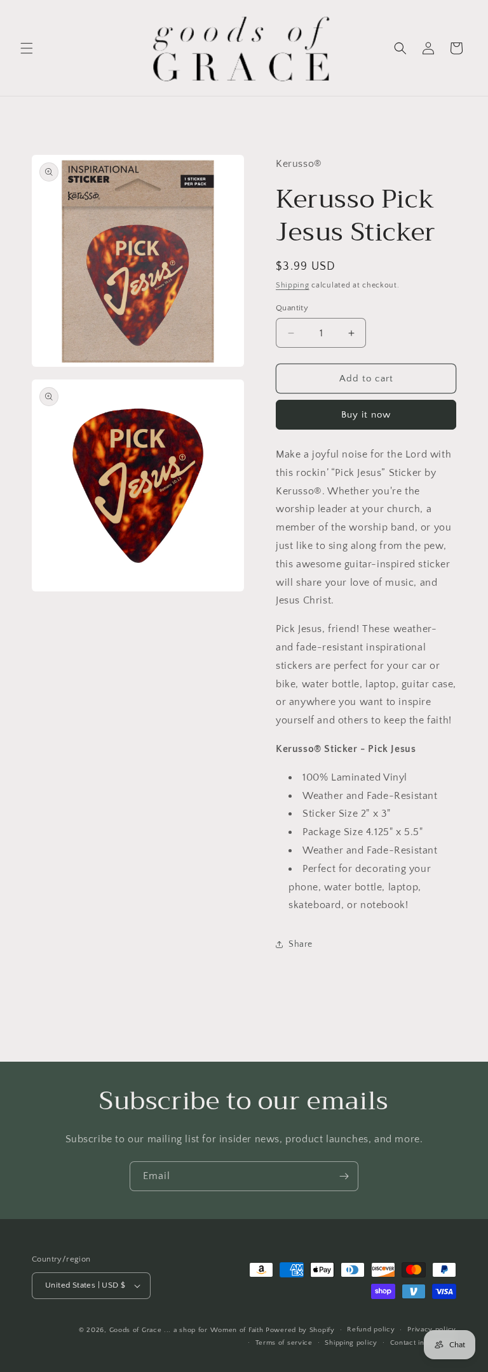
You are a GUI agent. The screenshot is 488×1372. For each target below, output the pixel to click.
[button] (27, 48)
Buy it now (366, 414)
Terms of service (284, 1343)
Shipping (292, 285)
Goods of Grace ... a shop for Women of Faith (186, 1330)
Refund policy (371, 1329)
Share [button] (300, 944)
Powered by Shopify (300, 1330)
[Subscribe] (344, 1176)
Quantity (292, 307)
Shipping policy (351, 1343)
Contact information (423, 1343)
